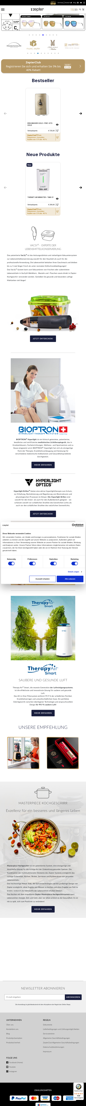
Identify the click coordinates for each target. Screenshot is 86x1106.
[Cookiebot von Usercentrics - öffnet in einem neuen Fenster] (73, 525)
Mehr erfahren (43, 465)
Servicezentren (49, 1034)
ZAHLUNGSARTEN (43, 1090)
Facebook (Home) (16, 1062)
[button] (29, 35)
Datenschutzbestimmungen (53, 1047)
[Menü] (82, 1084)
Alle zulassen (70, 579)
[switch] (32, 563)
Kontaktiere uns (12, 1029)
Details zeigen (73, 572)
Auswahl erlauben (42, 579)
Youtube (12, 1067)
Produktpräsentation (14, 1038)
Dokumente (47, 1025)
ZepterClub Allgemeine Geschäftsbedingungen (61, 1043)
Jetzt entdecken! (43, 339)
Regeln (47, 1020)
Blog (8, 1034)
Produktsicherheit (13, 1043)
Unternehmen (14, 1020)
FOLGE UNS (11, 1058)
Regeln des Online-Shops (62, 1004)
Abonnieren (73, 997)
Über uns (9, 1025)
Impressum (47, 1051)
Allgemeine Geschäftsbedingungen (56, 1038)
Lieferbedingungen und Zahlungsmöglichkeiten (61, 1029)
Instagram (13, 1071)
